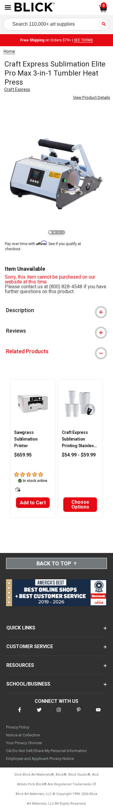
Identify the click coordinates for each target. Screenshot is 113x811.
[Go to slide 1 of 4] (50, 232)
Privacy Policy (17, 727)
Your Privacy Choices (24, 743)
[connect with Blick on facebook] (20, 713)
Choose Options (80, 504)
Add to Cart (33, 503)
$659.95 (23, 455)
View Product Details (91, 97)
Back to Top (53, 563)
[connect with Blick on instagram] (59, 713)
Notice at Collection (23, 735)
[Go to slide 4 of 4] (63, 232)
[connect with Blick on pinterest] (79, 713)
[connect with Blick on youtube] (98, 713)
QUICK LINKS (20, 628)
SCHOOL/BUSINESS (28, 684)
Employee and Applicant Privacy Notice (40, 758)
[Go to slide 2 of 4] (54, 232)
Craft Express (17, 89)
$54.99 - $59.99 (79, 455)
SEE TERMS (83, 40)
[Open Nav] (8, 7)
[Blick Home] (34, 7)
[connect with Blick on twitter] (39, 713)
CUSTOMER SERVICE (29, 646)
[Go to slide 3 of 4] (59, 232)
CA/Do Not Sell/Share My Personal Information (46, 750)
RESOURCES (20, 665)
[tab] (56, 310)
